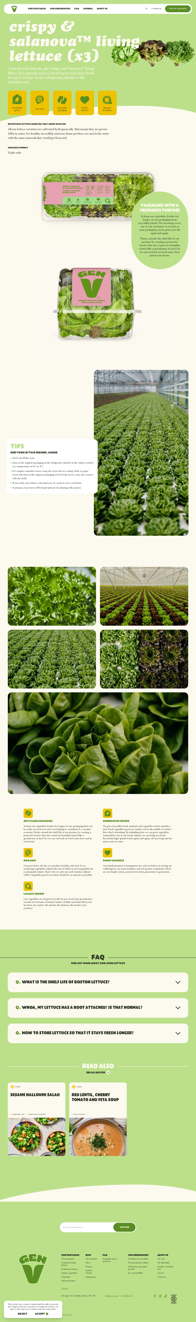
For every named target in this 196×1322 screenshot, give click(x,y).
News (88, 1263)
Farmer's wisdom (89, 1272)
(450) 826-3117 (127, 1296)
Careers (160, 1273)
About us (102, 8)
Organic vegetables (69, 1273)
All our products (67, 1259)
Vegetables (66, 1277)
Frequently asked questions (110, 1260)
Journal (88, 8)
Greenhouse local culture (138, 1259)
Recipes (89, 1267)
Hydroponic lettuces (69, 1269)
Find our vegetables (178, 9)
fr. (146, 9)
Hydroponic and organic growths (137, 1268)
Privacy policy (67, 1315)
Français (64, 1289)
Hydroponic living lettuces (68, 1264)
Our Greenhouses (60, 8)
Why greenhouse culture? (138, 1263)
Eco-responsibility (135, 1273)
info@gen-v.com (111, 1296)
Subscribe (124, 1227)
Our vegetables (37, 8)
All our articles (91, 1259)
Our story (161, 1259)
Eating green (91, 1277)
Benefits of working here (165, 1268)
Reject (22, 1314)
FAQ (76, 8)
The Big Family (163, 1263)
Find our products (68, 1281)
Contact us (156, 9)
